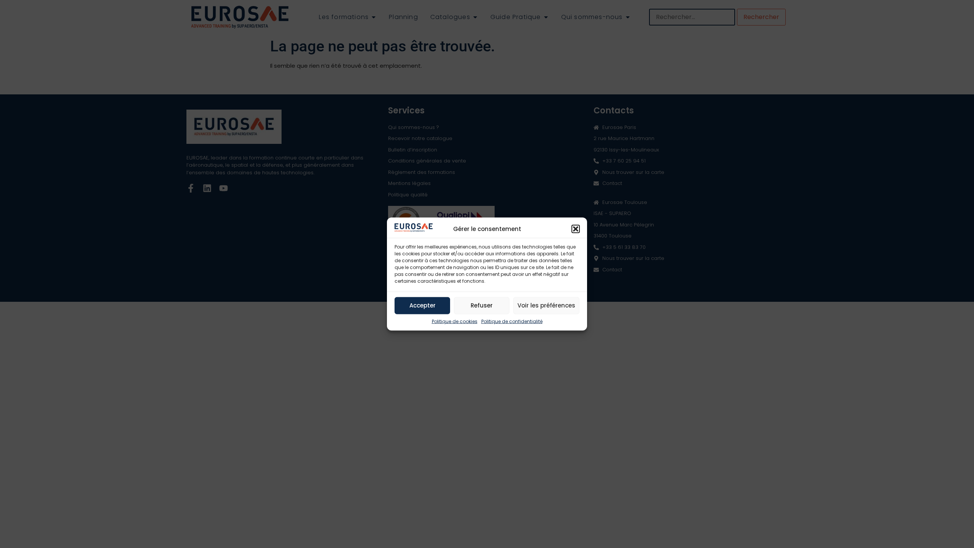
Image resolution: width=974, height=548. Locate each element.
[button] (575, 229)
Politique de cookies (454, 321)
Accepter (422, 305)
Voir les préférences (546, 305)
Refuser (482, 305)
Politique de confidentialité (512, 321)
